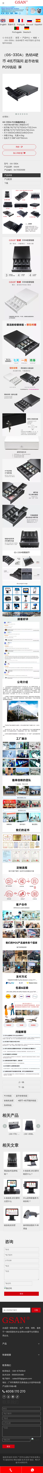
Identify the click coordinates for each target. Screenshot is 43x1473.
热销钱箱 (8, 1105)
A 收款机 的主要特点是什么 (12, 1200)
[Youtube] (8, 1396)
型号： (7, 163)
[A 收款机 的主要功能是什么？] (31, 1160)
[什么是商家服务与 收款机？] (31, 1187)
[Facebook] (4, 1396)
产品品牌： (9, 166)
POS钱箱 (8, 1095)
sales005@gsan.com (22, 1378)
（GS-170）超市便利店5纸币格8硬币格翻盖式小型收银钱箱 (14, 1134)
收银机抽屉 (8, 1100)
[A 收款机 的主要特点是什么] (11, 1187)
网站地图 (17, 1459)
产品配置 (8, 179)
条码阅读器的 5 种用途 (31, 1227)
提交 (21, 1293)
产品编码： (9, 170)
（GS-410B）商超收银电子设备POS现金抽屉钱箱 (29, 1134)
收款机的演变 (10, 1225)
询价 (18, 146)
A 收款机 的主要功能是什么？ (31, 1172)
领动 (32, 1459)
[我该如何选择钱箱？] (11, 1160)
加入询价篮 (18, 153)
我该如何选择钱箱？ (10, 1172)
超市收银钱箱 (21, 1095)
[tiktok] (17, 1396)
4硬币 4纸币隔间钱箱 (27, 1100)
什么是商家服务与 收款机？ (30, 1200)
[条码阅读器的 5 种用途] (31, 1214)
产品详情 (8, 175)
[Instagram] (13, 1396)
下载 (6, 183)
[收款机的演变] (11, 1214)
